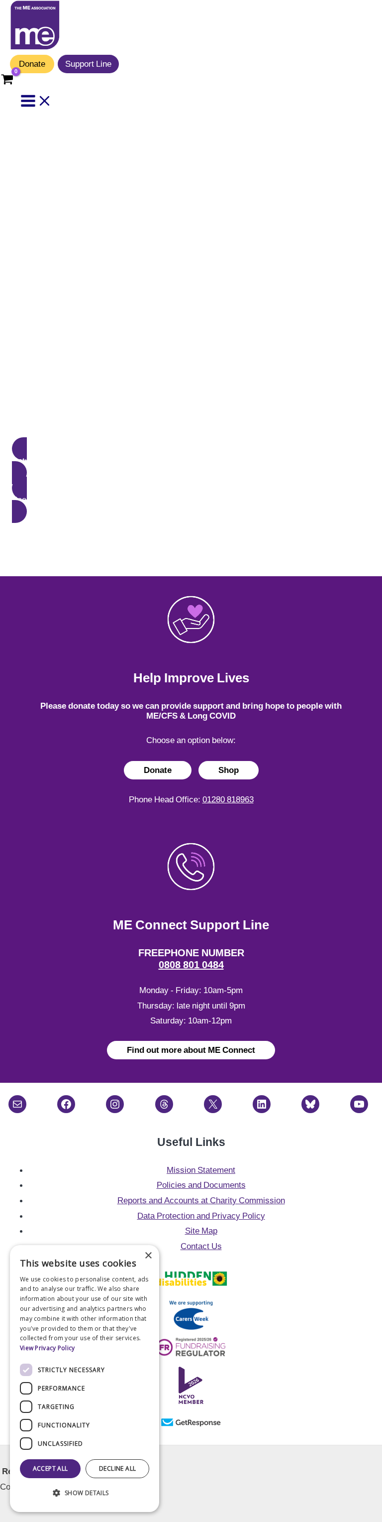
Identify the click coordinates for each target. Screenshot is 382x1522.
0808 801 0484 (191, 965)
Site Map (201, 1231)
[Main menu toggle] (36, 102)
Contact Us (201, 1246)
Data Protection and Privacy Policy (201, 1216)
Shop (228, 770)
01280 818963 (228, 799)
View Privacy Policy (47, 1348)
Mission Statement (201, 1170)
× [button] (148, 1256)
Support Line (88, 64)
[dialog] (84, 1378)
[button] (191, 460)
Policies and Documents (201, 1185)
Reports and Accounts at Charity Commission (201, 1200)
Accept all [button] (50, 1468)
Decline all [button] (117, 1468)
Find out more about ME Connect (191, 1050)
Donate (32, 64)
